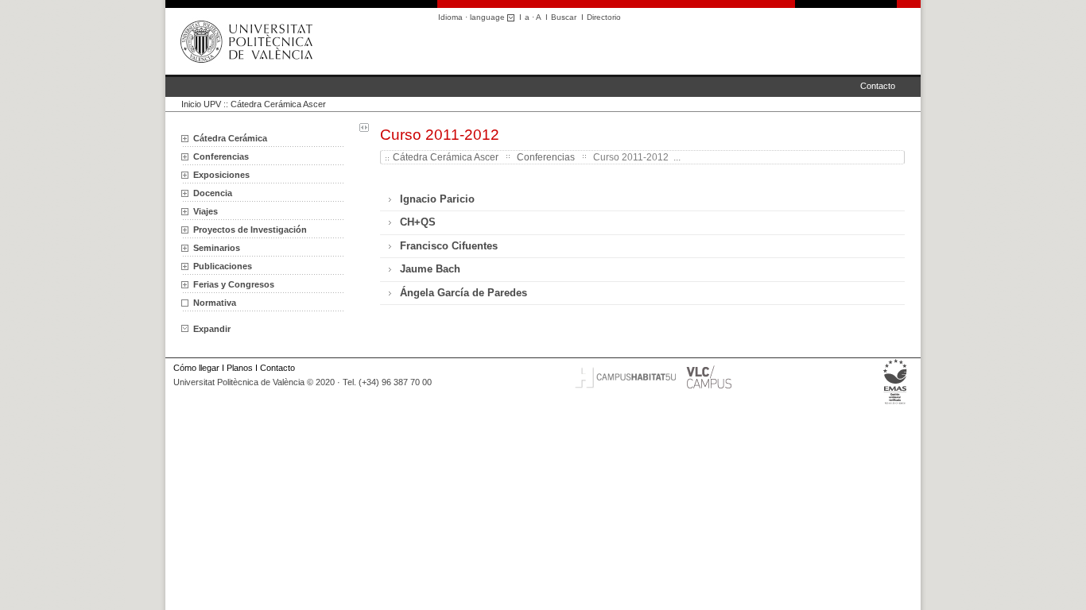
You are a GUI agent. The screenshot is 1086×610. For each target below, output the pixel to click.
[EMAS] (895, 404)
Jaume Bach (430, 269)
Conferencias (221, 156)
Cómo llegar (196, 368)
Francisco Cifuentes (449, 246)
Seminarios (216, 248)
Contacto (877, 86)
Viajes (205, 211)
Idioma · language (472, 17)
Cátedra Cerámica (230, 138)
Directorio (604, 17)
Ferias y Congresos (233, 284)
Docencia (212, 193)
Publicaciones (222, 266)
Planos (240, 368)
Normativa (214, 302)
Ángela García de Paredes (463, 293)
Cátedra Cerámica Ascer (278, 104)
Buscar (563, 17)
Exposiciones (221, 175)
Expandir (212, 329)
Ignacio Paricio (437, 199)
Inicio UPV (201, 104)
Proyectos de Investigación (250, 229)
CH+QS (418, 222)
